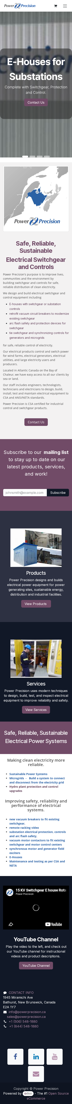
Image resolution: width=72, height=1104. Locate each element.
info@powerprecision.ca (27, 1012)
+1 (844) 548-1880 (23, 1026)
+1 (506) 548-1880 (23, 1021)
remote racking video (24, 828)
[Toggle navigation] (65, 6)
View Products (36, 604)
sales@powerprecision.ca (26, 1017)
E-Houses (15, 857)
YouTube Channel (36, 966)
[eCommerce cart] (55, 6)
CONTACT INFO (21, 993)
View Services (36, 710)
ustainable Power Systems (28, 774)
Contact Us (36, 102)
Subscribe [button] (58, 493)
